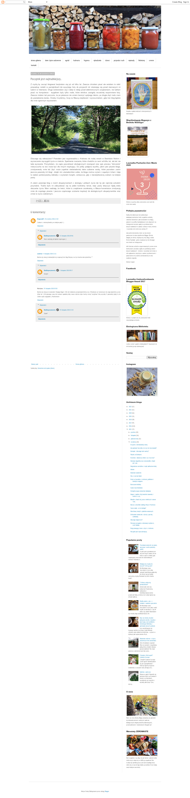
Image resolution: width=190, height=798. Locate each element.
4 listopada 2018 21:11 (49, 254)
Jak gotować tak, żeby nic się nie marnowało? (143, 448)
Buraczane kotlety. (135, 484)
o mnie (151, 60)
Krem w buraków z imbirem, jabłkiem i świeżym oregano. (142, 480)
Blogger (107, 791)
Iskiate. (132, 469)
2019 (130, 416)
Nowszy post (34, 364)
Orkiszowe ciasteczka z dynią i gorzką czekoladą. (141, 515)
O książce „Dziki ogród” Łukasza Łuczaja (146, 656)
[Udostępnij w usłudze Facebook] (45, 200)
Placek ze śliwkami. (136, 454)
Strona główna (80, 364)
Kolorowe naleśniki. (135, 473)
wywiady (131, 60)
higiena (86, 60)
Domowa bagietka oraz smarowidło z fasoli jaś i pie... (142, 462)
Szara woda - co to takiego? (138, 508)
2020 (130, 413)
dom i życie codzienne (53, 60)
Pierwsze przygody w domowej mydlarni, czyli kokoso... (142, 524)
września (133, 442)
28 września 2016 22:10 (51, 219)
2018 (130, 419)
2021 (130, 410)
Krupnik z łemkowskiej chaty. (139, 445)
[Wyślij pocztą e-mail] (37, 200)
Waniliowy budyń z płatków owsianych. (141, 511)
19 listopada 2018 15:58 (66, 310)
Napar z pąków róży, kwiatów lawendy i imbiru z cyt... (141, 495)
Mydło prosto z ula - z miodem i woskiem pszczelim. (148, 602)
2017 (130, 423)
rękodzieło (97, 60)
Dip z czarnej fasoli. (136, 476)
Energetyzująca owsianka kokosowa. (140, 491)
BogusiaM (40, 219)
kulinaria (76, 60)
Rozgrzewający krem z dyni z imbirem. (142, 528)
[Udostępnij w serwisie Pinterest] (48, 200)
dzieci (107, 60)
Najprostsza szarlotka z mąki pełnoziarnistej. (143, 466)
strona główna (36, 60)
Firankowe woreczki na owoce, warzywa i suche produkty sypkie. (148, 547)
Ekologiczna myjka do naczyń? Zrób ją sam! (146, 565)
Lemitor (40, 254)
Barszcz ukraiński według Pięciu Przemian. (143, 505)
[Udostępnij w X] (42, 200)
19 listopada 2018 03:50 (50, 288)
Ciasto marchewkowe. (136, 488)
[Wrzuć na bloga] (40, 200)
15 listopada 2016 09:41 (66, 236)
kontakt (33, 65)
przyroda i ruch (119, 60)
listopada (133, 435)
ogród (67, 60)
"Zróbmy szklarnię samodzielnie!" (145, 583)
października (135, 439)
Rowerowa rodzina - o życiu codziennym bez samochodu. (148, 639)
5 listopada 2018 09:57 (66, 270)
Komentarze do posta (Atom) (46, 368)
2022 (130, 406)
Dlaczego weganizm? (136, 520)
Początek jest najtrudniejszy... (138, 532)
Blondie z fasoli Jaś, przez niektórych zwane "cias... (143, 500)
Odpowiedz (40, 226)
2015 (130, 429)
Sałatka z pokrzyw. (145, 672)
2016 (130, 426)
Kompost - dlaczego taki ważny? (139, 451)
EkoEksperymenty (49, 236)
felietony (142, 60)
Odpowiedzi (43, 231)
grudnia (133, 432)
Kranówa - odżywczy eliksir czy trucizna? (142, 458)
